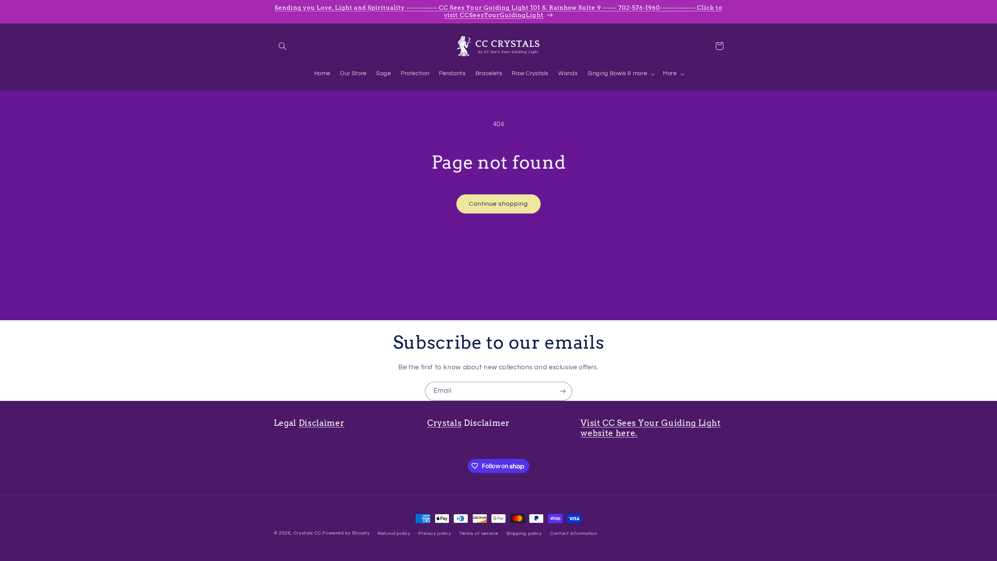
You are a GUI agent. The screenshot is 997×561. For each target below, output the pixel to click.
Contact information (573, 533)
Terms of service (478, 533)
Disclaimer (322, 423)
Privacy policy (434, 533)
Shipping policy (524, 533)
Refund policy (394, 533)
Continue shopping (498, 204)
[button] (283, 46)
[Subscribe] (563, 391)
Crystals (444, 423)
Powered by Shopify (346, 533)
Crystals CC (307, 533)
